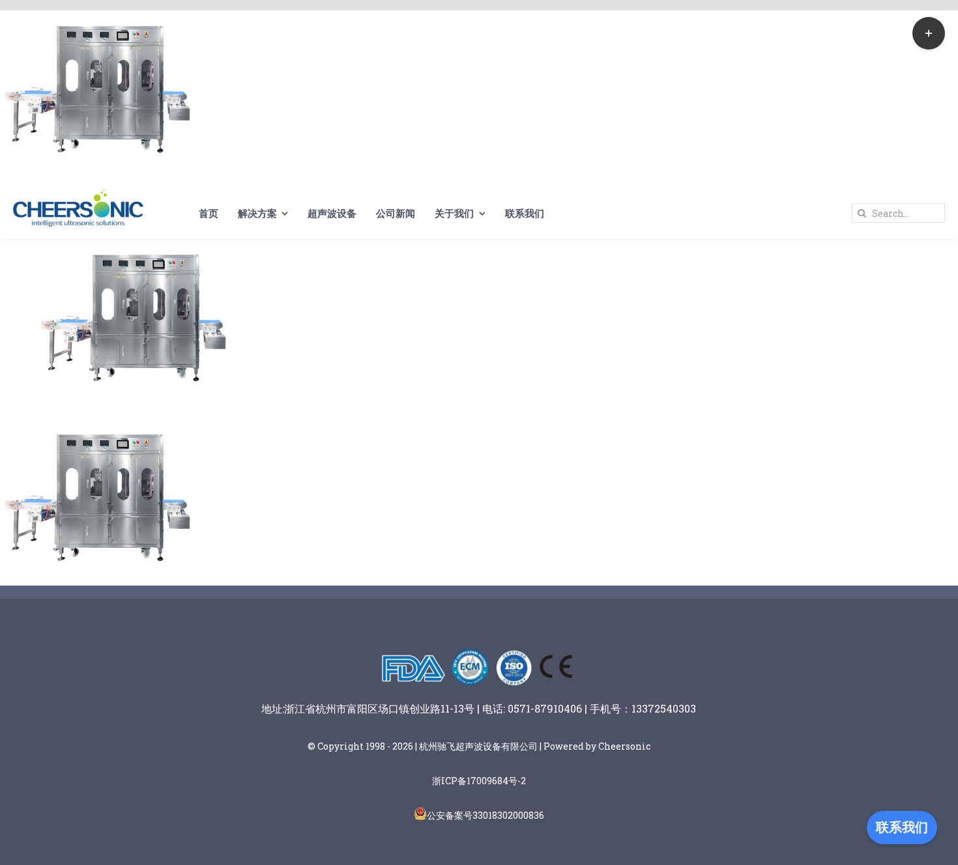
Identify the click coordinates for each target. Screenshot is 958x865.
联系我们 (902, 827)
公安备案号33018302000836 (485, 815)
